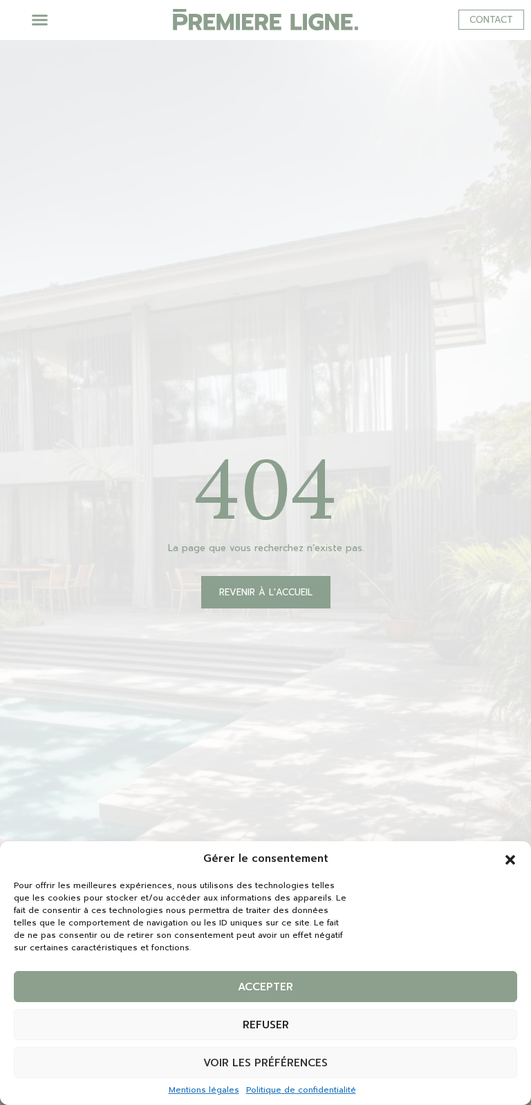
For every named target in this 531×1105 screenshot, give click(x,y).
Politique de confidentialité (301, 1090)
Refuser (266, 1024)
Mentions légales (204, 1090)
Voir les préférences (265, 1062)
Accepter (265, 987)
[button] (510, 858)
